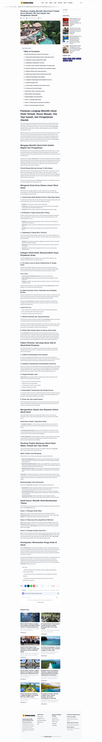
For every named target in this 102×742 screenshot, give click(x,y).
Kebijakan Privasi (40, 718)
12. (36, 85)
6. (39, 68)
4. (33, 62)
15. (32, 94)
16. (32, 96)
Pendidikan (70, 2)
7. (34, 71)
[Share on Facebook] (25, 586)
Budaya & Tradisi (55, 719)
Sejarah (69, 58)
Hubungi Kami (40, 722)
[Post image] (30, 617)
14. (34, 91)
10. (37, 79)
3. (34, 59)
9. (34, 76)
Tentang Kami (40, 716)
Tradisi (55, 2)
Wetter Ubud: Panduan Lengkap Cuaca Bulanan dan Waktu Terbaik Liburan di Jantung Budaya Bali (30, 625)
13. (32, 88)
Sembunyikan (40, 602)
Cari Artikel (65, 9)
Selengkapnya (23, 632)
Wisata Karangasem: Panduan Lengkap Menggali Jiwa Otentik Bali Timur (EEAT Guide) (29, 695)
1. (35, 54)
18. (36, 102)
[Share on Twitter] (28, 586)
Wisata (65, 2)
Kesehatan (60, 2)
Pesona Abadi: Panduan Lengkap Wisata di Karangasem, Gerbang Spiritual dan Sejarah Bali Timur (29, 672)
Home (43, 2)
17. (32, 99)
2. (38, 57)
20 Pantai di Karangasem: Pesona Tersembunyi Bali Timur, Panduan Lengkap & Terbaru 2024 (50, 648)
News (46, 2)
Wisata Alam (54, 718)
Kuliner (70, 60)
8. (37, 74)
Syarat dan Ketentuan (41, 720)
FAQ (38, 724)
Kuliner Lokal (54, 721)
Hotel (40, 17)
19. (33, 105)
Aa (42, 585)
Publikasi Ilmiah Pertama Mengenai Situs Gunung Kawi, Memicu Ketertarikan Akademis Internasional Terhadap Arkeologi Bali (37, 6)
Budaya (50, 2)
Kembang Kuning (47, 736)
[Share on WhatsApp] (31, 586)
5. (39, 65)
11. (30, 82)
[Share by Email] (34, 586)
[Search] (81, 2)
